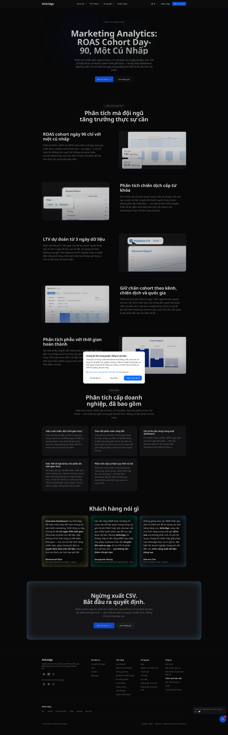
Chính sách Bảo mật (111, 372)
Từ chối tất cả (95, 378)
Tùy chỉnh (114, 378)
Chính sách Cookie (95, 372)
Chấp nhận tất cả (133, 378)
